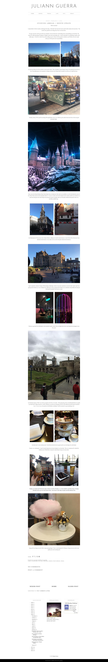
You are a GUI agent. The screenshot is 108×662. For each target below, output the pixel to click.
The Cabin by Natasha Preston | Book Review (53, 619)
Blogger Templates (51, 660)
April (33, 626)
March (33, 627)
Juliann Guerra (54, 6)
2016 (32, 648)
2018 (32, 614)
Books (40, 13)
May (33, 624)
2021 (32, 609)
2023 (32, 606)
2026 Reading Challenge (71, 603)
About (72, 13)
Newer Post (35, 586)
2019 (32, 612)
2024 (32, 604)
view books (76, 612)
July (33, 622)
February (34, 629)
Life (57, 13)
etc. (64, 13)
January (33, 645)
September (34, 619)
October (33, 617)
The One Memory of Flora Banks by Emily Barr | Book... (38, 637)
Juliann (70, 605)
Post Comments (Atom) (43, 590)
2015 (32, 650)
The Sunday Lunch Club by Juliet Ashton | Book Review (37, 640)
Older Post (73, 586)
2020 (32, 611)
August (33, 621)
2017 (32, 647)
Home (32, 13)
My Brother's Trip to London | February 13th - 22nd (37, 631)
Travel (49, 13)
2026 (32, 602)
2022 (32, 607)
